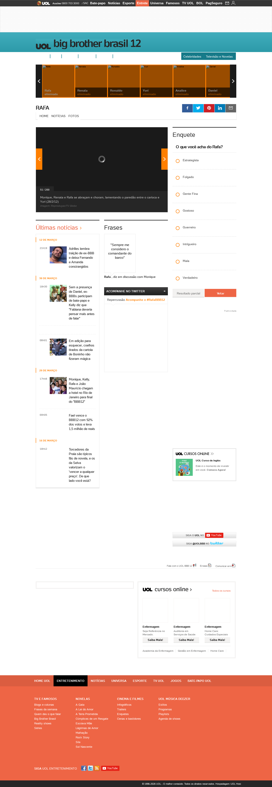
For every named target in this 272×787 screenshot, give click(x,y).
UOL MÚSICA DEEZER (174, 699)
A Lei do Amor (84, 709)
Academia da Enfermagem (158, 650)
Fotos (56, 56)
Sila (78, 742)
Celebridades (192, 56)
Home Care (217, 650)
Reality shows (42, 723)
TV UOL (188, 3)
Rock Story (82, 737)
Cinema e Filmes (130, 699)
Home (44, 116)
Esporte (128, 3)
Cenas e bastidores (129, 719)
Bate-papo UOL (199, 681)
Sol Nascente (84, 747)
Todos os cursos (221, 590)
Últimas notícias (57, 227)
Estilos (163, 704)
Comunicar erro (223, 566)
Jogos (176, 681)
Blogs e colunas (44, 704)
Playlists (164, 714)
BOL (199, 3)
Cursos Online (197, 454)
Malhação (82, 733)
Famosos (173, 3)
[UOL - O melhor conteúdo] (42, 4)
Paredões (104, 56)
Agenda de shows (169, 719)
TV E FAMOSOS (45, 699)
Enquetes (70, 56)
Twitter (91, 768)
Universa (156, 3)
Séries (38, 728)
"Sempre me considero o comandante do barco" (120, 251)
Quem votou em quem (130, 56)
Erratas (204, 565)
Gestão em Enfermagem (192, 650)
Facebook (84, 768)
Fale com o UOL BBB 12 (179, 565)
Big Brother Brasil (45, 719)
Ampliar (154, 132)
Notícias (114, 3)
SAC (85, 3)
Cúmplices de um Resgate (92, 719)
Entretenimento (70, 681)
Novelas (83, 699)
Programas (165, 709)
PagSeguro (214, 3)
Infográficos (124, 704)
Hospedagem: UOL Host (228, 783)
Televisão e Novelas (219, 56)
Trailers (121, 709)
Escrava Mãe (84, 723)
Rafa (42, 108)
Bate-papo (97, 3)
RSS (97, 768)
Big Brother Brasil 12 (96, 44)
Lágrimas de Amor (87, 728)
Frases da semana (45, 709)
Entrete (142, 3)
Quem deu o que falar (47, 714)
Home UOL (42, 681)
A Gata (80, 704)
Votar (220, 293)
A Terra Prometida (87, 714)
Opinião (85, 56)
